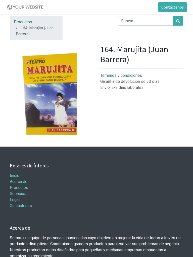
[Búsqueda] (178, 21)
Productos (23, 22)
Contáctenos (172, 7)
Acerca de (18, 181)
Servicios (18, 193)
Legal (15, 199)
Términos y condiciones (121, 75)
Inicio (14, 175)
